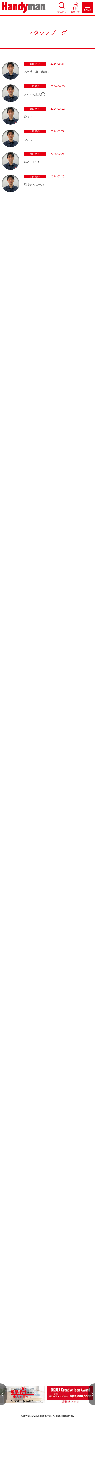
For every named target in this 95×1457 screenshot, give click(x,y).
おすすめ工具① (34, 94)
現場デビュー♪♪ (34, 184)
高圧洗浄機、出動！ (37, 71)
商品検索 (61, 12)
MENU (87, 10)
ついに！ (29, 139)
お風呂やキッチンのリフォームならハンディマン (24, 7)
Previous (3, 1394)
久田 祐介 (35, 64)
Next (91, 1394)
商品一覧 (75, 12)
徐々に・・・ (32, 117)
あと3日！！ (32, 162)
